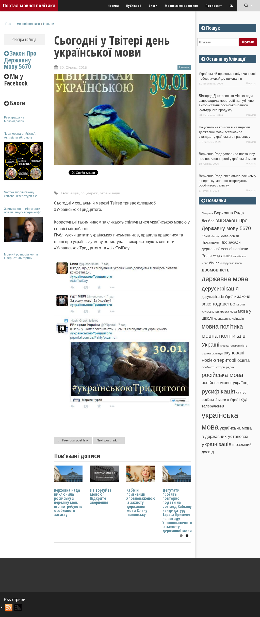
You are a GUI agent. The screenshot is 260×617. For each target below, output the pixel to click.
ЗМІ (219, 221)
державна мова (225, 278)
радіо (230, 367)
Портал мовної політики (29, 5)
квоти (240, 304)
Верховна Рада (229, 212)
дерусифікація (220, 288)
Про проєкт (213, 5)
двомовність (216, 269)
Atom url (18, 607)
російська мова (222, 375)
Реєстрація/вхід (24, 39)
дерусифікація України (219, 297)
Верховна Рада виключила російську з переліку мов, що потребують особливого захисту (68, 502)
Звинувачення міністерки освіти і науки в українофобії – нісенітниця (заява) (24, 210)
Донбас (208, 221)
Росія (207, 255)
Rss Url (9, 607)
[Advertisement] (24, 339)
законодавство (218, 303)
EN (231, 5)
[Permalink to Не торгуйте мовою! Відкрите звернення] (104, 480)
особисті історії (213, 367)
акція (74, 193)
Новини (113, 5)
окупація (217, 353)
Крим (206, 236)
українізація (110, 193)
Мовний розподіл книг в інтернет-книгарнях (21, 256)
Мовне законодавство (181, 5)
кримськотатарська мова (219, 311)
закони (243, 296)
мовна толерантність (233, 345)
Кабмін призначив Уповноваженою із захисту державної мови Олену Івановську (140, 502)
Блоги (153, 5)
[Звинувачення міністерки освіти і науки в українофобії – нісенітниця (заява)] (23, 229)
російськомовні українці (225, 382)
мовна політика (222, 326)
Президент (210, 242)
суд (244, 399)
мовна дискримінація (229, 318)
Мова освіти (229, 236)
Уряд (216, 256)
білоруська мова (231, 263)
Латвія (215, 236)
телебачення (213, 406)
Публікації (133, 5)
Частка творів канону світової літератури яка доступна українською (21, 194)
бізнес (214, 263)
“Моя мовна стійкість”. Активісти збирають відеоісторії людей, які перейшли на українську (21, 135)
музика (206, 353)
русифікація (218, 391)
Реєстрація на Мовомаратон (14, 119)
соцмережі (89, 193)
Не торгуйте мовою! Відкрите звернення (100, 496)
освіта (243, 360)
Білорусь (207, 213)
